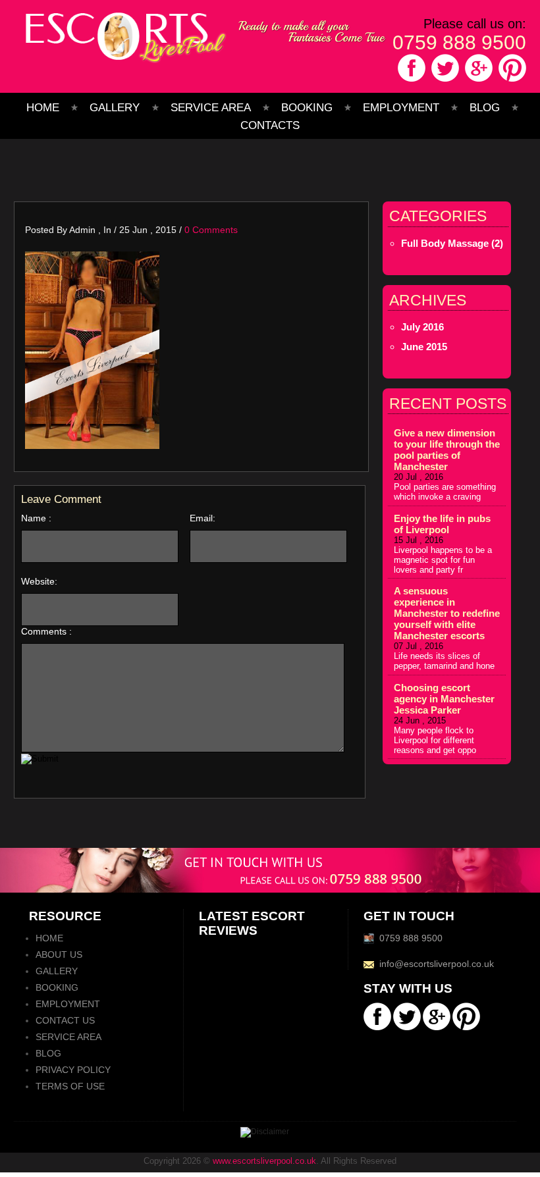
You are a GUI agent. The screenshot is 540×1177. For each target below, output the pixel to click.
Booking (307, 107)
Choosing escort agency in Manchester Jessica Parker (444, 699)
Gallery (116, 107)
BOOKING (57, 987)
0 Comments (211, 229)
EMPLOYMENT (68, 1004)
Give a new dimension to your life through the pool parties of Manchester (447, 449)
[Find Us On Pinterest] (511, 81)
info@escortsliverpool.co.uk (436, 963)
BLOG (48, 1053)
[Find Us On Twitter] (444, 81)
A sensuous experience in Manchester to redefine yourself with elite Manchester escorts (447, 613)
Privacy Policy (73, 1069)
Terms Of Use (70, 1086)
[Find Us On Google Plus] (478, 81)
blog (485, 107)
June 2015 (424, 346)
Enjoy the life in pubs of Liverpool (442, 524)
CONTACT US (65, 1020)
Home (42, 107)
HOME (49, 938)
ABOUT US (59, 954)
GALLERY (57, 971)
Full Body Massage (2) (452, 243)
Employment (401, 107)
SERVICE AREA (68, 1037)
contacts (270, 125)
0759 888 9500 (459, 42)
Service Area (211, 107)
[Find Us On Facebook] (410, 81)
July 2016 (422, 326)
